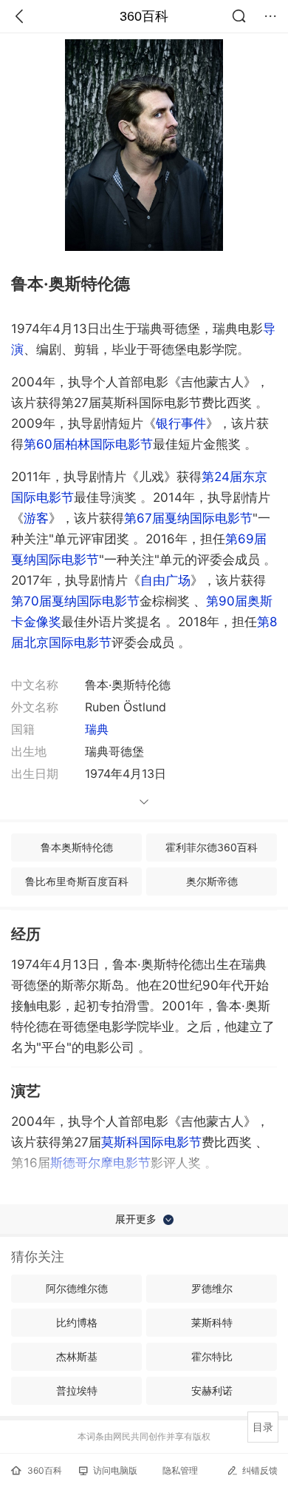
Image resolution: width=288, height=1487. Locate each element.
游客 (36, 518)
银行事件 (181, 423)
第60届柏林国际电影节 (88, 444)
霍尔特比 (212, 1356)
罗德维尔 (212, 1288)
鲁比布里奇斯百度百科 (76, 881)
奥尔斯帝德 (212, 881)
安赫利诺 (212, 1390)
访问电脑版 (115, 1470)
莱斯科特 (212, 1322)
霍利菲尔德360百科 (211, 847)
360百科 (144, 16)
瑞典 (97, 729)
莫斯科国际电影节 (151, 1142)
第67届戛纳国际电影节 (188, 518)
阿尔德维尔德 (77, 1288)
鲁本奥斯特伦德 (77, 847)
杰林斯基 (76, 1356)
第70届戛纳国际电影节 (75, 601)
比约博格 (76, 1322)
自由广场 (165, 580)
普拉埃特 (76, 1390)
